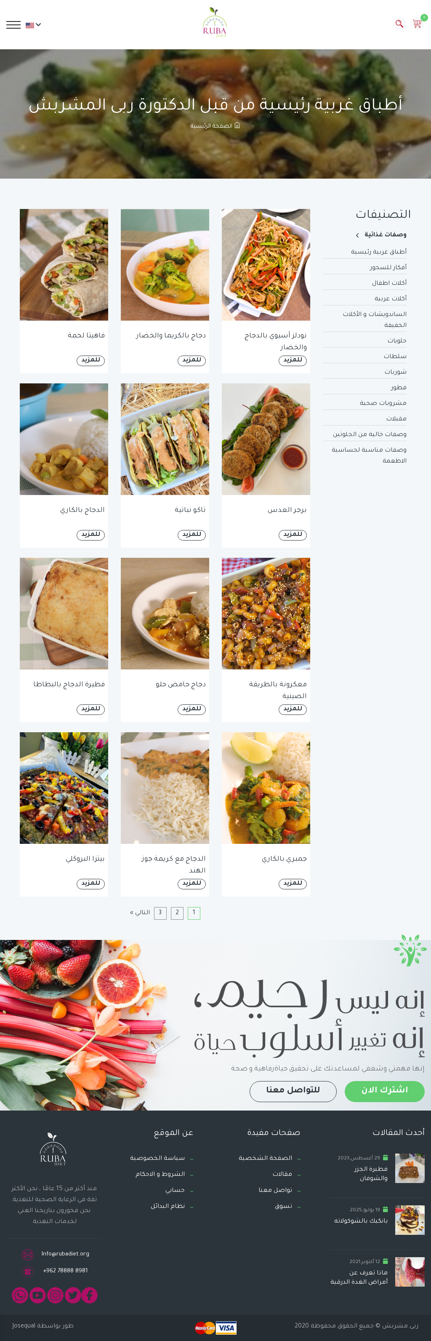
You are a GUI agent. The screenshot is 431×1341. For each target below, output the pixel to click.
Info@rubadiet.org (65, 1254)
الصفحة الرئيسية (212, 126)
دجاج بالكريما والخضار (171, 336)
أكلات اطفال (389, 284)
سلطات (395, 357)
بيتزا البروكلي (85, 859)
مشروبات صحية (383, 404)
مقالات (282, 1175)
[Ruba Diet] (215, 24)
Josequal (24, 1326)
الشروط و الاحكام (160, 1175)
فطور (399, 388)
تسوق (283, 1207)
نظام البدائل (168, 1207)
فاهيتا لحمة (86, 336)
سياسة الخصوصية (157, 1159)
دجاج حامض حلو (181, 685)
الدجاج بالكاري (82, 510)
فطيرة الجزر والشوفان (371, 1175)
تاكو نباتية (190, 510)
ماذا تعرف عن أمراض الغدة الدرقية (359, 1278)
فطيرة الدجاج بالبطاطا (69, 685)
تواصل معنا (275, 1191)
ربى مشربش (399, 1326)
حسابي (175, 1191)
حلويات (397, 341)
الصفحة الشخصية (265, 1159)
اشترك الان (384, 1091)
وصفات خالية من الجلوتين (370, 435)
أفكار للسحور (388, 268)
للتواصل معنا (293, 1091)
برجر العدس (287, 510)
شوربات (395, 372)
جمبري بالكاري (284, 859)
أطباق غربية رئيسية (379, 252)
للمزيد (292, 360)
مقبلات (396, 419)
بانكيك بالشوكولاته (361, 1221)
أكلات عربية (391, 299)
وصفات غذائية (385, 235)
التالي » (140, 913)
